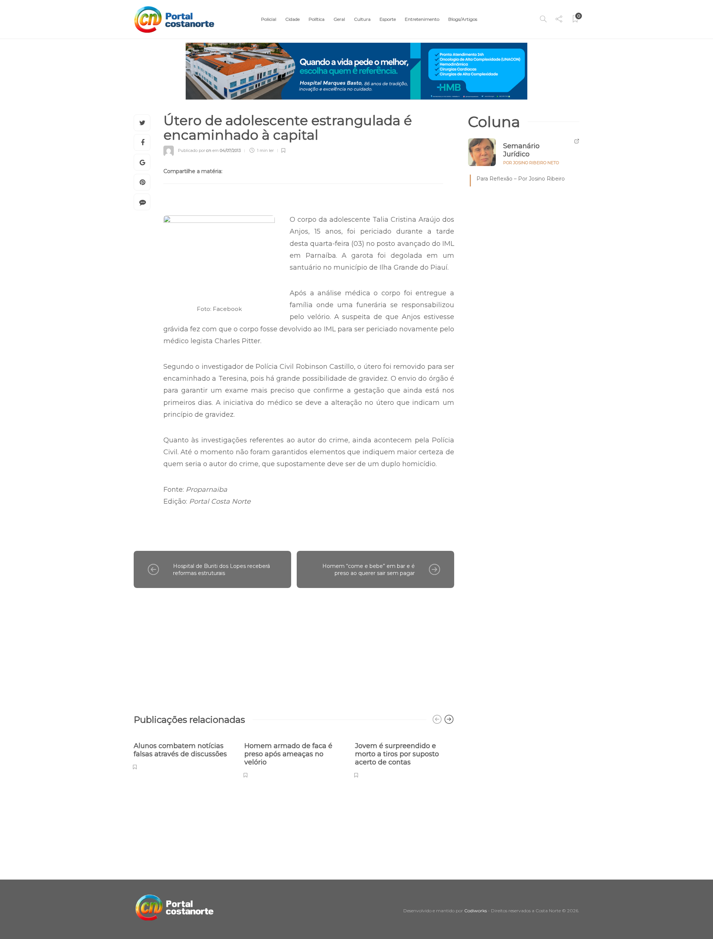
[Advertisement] (294, 647)
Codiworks (475, 910)
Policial (268, 19)
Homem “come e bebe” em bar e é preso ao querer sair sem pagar (368, 569)
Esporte (388, 19)
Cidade (292, 19)
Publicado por (194, 150)
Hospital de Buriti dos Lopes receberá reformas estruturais (221, 569)
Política (317, 19)
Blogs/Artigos (462, 19)
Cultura (362, 19)
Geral (339, 19)
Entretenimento (422, 19)
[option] (183, 752)
